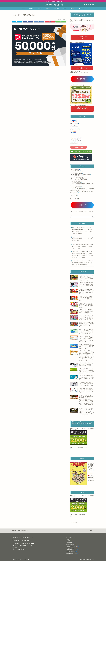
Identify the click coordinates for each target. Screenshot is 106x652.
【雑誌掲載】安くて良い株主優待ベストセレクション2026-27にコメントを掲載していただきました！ (82, 246)
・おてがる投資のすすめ (76, 173)
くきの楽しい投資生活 (53, 5)
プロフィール (32, 8)
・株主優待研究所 (74, 169)
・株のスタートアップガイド (77, 172)
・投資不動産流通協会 (71, 549)
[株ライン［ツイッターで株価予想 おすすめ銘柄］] (82, 157)
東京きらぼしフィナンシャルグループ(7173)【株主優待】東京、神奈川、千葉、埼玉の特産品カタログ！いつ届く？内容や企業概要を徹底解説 (82, 230)
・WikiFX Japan (74, 194)
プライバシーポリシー (17, 559)
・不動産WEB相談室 (75, 181)
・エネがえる (73, 195)
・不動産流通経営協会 (71, 553)
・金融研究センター (71, 548)
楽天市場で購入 (92, 476)
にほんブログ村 (74, 123)
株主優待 (41, 8)
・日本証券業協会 (70, 544)
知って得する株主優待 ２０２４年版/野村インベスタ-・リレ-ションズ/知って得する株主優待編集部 (91, 467)
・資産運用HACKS (74, 170)
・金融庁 (68, 539)
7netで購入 (91, 480)
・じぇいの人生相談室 (75, 182)
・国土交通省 (69, 542)
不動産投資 (56, 8)
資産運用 (64, 8)
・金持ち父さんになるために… (77, 178)
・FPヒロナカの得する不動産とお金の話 (80, 174)
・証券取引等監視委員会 (72, 546)
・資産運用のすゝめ (75, 187)
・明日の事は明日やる (75, 186)
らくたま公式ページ (82, 37)
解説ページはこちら (82, 108)
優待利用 (48, 8)
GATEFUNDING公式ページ (82, 78)
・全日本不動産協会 (71, 551)
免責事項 (25, 559)
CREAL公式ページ (81, 68)
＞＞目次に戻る (74, 522)
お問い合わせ (81, 8)
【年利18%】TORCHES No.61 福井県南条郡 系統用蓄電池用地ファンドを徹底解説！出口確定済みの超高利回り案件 (83, 262)
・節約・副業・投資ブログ (76, 176)
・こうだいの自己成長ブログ (77, 177)
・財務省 (68, 540)
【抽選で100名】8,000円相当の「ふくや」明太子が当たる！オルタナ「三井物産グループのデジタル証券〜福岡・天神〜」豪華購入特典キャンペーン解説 (82, 254)
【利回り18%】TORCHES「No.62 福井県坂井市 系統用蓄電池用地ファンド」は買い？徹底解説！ (82, 239)
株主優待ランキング (74, 129)
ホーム (23, 8)
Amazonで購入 (92, 477)
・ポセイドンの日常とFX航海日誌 (78, 179)
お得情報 (72, 8)
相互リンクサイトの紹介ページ (82, 205)
